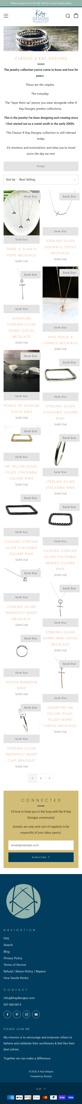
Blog (7, 951)
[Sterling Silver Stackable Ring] (61, 450)
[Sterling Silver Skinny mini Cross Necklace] (61, 600)
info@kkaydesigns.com (19, 998)
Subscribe (39, 857)
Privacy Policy (13, 958)
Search (8, 945)
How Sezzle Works (16, 978)
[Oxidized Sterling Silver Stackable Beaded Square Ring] (61, 519)
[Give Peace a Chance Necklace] (61, 295)
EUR (38, 1089)
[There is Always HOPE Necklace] (22, 212)
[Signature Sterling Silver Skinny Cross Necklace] (22, 287)
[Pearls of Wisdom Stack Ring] (22, 371)
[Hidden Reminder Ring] (22, 650)
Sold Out (21, 239)
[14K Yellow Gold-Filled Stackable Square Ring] (22, 439)
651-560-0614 (12, 1004)
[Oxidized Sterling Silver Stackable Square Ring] (22, 510)
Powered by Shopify (41, 1076)
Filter (41, 166)
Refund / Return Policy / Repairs (25, 971)
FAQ (6, 938)
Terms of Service (15, 965)
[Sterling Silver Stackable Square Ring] (61, 374)
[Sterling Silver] (22, 580)
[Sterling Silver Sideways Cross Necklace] (61, 208)
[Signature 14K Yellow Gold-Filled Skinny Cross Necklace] (61, 676)
